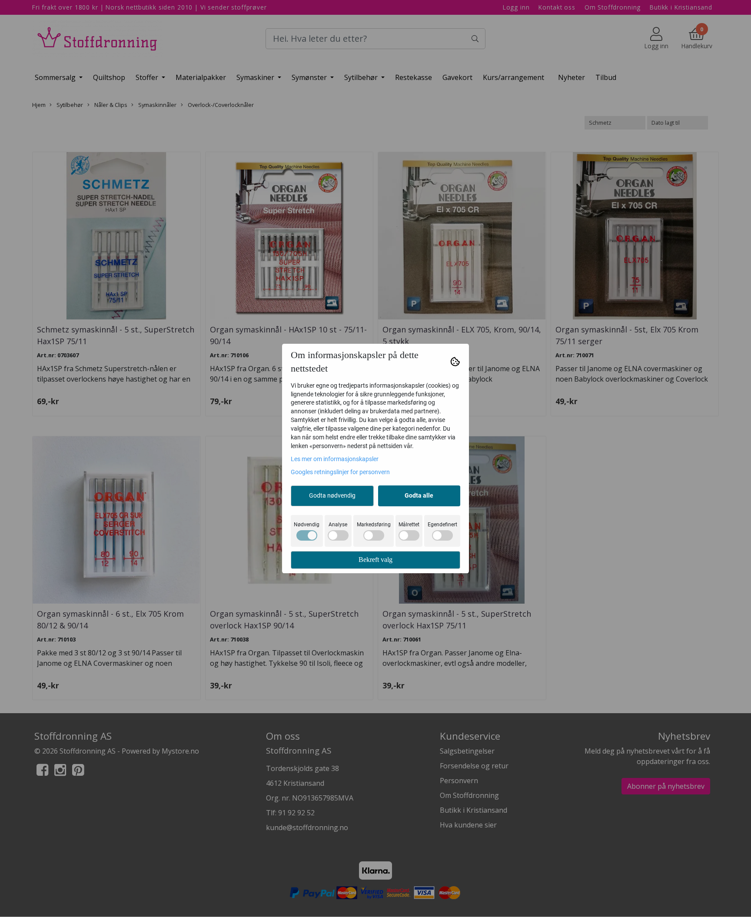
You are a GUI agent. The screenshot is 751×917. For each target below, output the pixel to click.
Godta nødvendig (332, 495)
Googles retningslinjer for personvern (340, 471)
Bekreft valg (375, 559)
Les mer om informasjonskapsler (335, 458)
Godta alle (419, 495)
